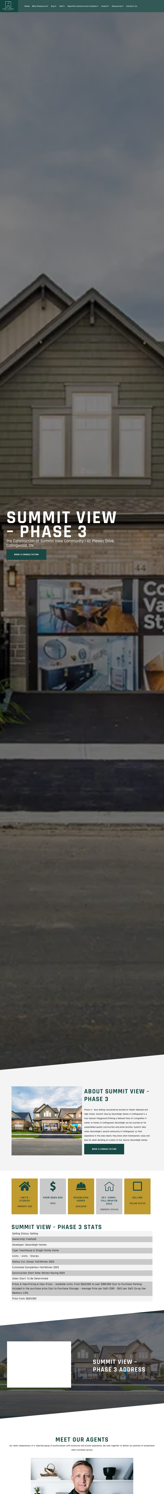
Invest (104, 6)
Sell (61, 6)
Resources (117, 6)
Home (27, 6)
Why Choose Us (39, 6)
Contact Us (131, 6)
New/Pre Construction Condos (82, 6)
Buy (53, 6)
